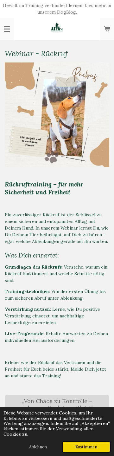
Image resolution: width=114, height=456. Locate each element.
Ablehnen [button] (38, 446)
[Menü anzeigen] (7, 29)
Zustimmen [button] (86, 446)
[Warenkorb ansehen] (107, 29)
